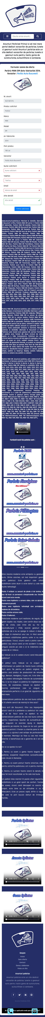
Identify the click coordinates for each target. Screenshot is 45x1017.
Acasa (22, 956)
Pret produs (9, 146)
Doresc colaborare (22, 965)
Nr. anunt (7, 96)
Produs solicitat (10, 106)
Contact (23, 962)
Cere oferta (22, 959)
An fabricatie (9, 136)
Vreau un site (22, 968)
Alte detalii (8, 195)
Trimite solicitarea (22, 209)
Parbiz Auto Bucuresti (27, 73)
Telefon (7, 176)
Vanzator (7, 156)
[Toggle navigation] (7, 36)
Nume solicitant (10, 166)
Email (6, 185)
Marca (6, 116)
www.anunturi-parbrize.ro (11, 221)
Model (6, 126)
